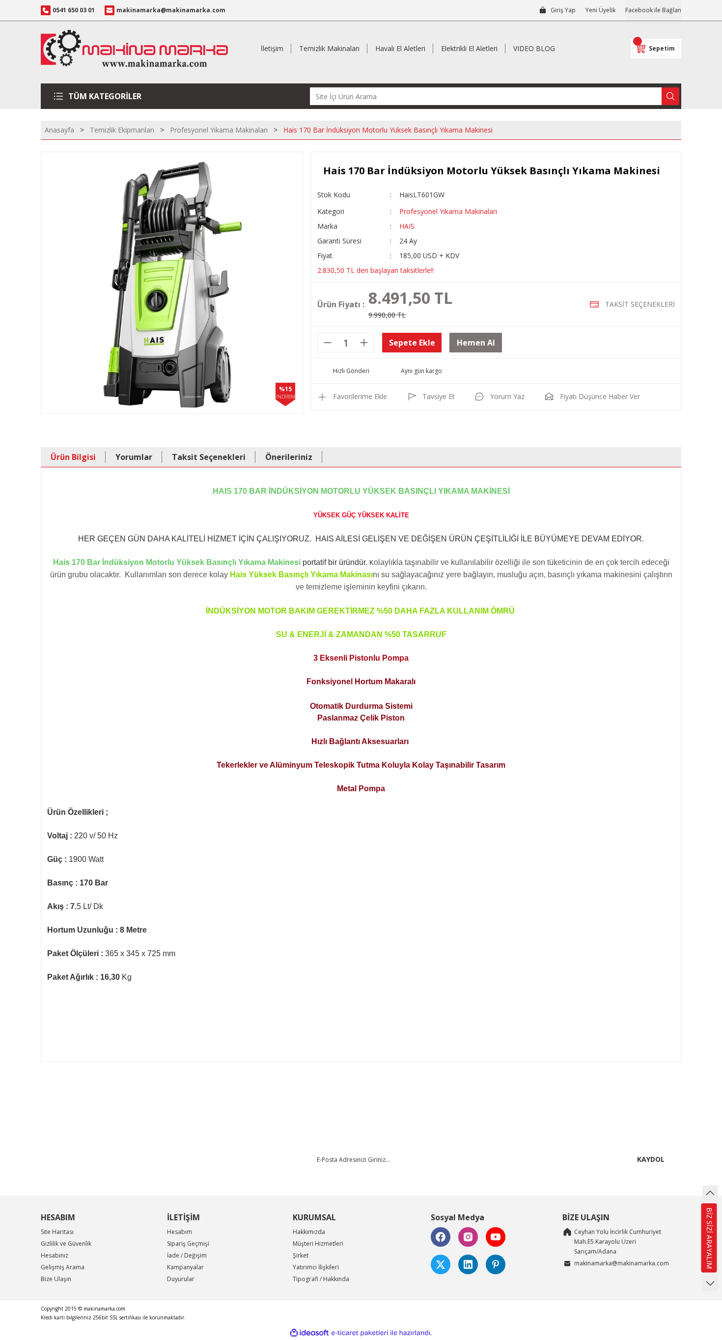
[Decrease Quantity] (327, 342)
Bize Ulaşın (56, 1279)
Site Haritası (57, 1232)
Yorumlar (133, 457)
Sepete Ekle (412, 342)
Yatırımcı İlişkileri (316, 1267)
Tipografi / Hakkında (321, 1279)
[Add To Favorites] (352, 396)
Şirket (300, 1255)
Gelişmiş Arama (62, 1267)
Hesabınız (54, 1255)
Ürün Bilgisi (73, 457)
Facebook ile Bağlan (653, 10)
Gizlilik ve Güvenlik (66, 1243)
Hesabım (179, 1232)
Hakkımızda (309, 1232)
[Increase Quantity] (364, 342)
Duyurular (180, 1279)
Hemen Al (476, 342)
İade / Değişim (187, 1255)
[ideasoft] (309, 1333)
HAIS (407, 226)
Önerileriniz (288, 457)
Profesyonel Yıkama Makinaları (448, 211)
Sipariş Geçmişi (188, 1243)
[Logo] (134, 48)
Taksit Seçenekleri (209, 457)
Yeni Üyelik (600, 10)
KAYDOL (651, 1159)
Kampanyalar (185, 1267)
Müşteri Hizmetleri (318, 1243)
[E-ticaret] (360, 1333)
